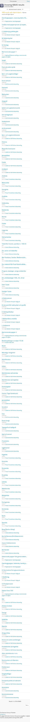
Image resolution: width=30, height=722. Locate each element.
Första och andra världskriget (11, 640)
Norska (4, 217)
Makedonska (6, 489)
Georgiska (5, 189)
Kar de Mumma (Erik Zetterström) (12, 536)
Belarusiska (5, 183)
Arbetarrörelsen (7, 606)
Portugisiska (6, 502)
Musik (4, 346)
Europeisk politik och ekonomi (11, 681)
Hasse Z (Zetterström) (9, 543)
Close (28, 1)
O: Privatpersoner (7, 584)
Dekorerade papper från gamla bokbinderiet (16, 557)
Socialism (5, 407)
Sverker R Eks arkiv (9, 342)
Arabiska (4, 176)
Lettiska (4, 482)
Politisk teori (6, 667)
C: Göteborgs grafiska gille (10, 31)
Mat (3, 599)
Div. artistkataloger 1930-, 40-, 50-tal (13, 278)
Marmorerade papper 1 (9, 52)
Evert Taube (5, 285)
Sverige (4, 613)
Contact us (2, 714)
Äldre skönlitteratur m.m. (10, 653)
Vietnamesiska (6, 237)
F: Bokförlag (5, 577)
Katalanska (5, 210)
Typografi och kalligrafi (9, 427)
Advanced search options (15, 9)
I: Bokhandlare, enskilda (9, 319)
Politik (4, 162)
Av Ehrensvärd (6, 128)
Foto (3, 414)
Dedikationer (6, 121)
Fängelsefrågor (6, 674)
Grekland (5, 169)
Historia (4, 142)
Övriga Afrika (6, 633)
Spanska (4, 523)
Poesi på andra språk (8, 67)
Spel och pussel (7, 434)
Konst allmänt (6, 81)
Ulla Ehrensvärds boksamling (12, 84)
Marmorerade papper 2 (9, 332)
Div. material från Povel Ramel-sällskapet (14, 264)
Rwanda (4, 626)
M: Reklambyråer (7, 38)
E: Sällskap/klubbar (8, 312)
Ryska (3, 516)
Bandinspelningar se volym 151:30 (12, 341)
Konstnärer (5, 687)
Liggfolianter (6, 448)
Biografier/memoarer (8, 149)
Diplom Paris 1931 (7, 590)
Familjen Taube (6, 291)
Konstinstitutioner (7, 694)
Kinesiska (5, 461)
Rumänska (5, 509)
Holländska (5, 203)
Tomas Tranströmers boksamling (13, 179)
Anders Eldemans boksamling (12, 247)
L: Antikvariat (6, 325)
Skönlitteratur (6, 359)
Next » (27, 705)
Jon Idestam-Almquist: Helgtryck (12, 34)
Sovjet (4, 60)
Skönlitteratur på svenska (10, 373)
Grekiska (4, 196)
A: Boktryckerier (7, 298)
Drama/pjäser (6, 387)
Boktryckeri (5, 94)
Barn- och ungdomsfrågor (10, 74)
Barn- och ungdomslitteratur (11, 135)
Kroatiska (5, 475)
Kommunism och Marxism (10, 660)
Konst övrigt (6, 421)
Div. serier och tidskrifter (9, 251)
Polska (4, 223)
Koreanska (5, 468)
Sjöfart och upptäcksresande (11, 108)
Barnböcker (5, 550)
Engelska (4, 455)
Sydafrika (5, 619)
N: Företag (5, 45)
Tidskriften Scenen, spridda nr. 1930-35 (14, 244)
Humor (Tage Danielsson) (10, 393)
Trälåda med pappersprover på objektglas (15, 25)
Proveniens (5, 441)
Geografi (4, 101)
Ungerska (5, 230)
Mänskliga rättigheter (8, 353)
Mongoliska (5, 495)
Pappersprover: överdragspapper (13, 21)
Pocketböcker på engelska (10, 647)
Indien (4, 366)
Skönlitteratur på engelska (10, 380)
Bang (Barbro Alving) (8, 529)
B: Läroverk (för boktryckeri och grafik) (14, 305)
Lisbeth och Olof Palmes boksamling (13, 63)
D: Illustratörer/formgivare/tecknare (13, 570)
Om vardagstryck (7, 115)
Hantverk (5, 87)
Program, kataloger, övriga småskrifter (14, 271)
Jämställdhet (6, 155)
